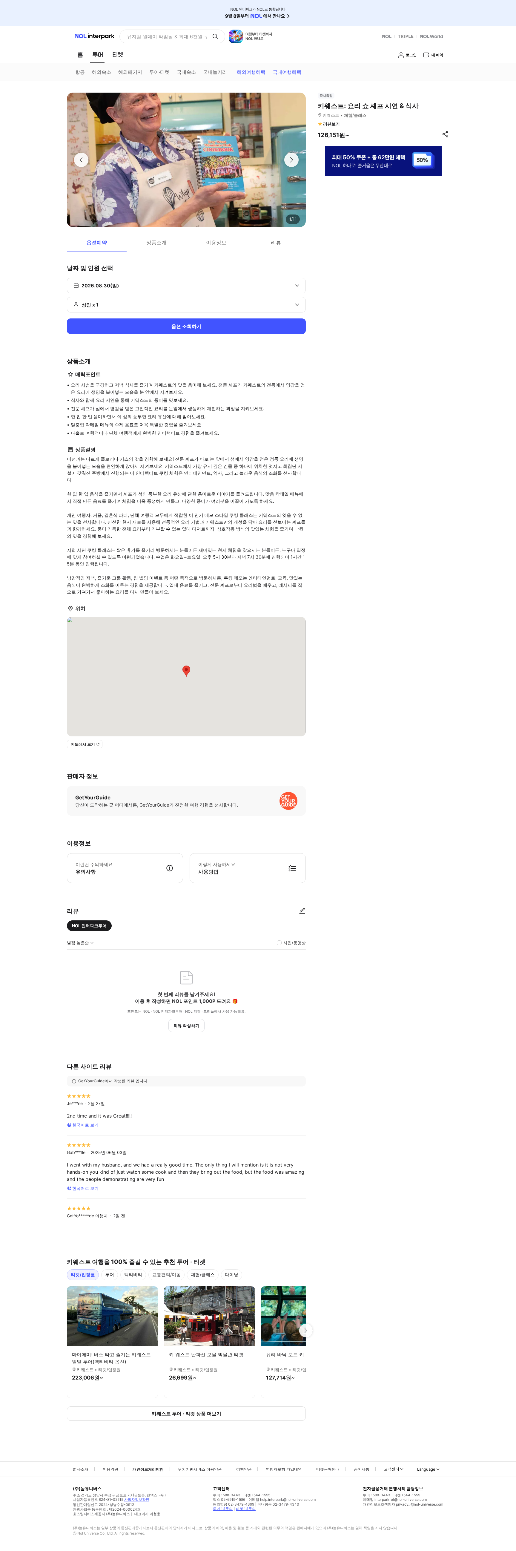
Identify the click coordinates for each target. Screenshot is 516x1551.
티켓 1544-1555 (257, 1495)
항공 (80, 72)
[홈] (80, 54)
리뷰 (276, 243)
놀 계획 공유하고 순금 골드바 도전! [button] (164, 36)
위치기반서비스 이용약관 (200, 1469)
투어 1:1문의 (223, 1508)
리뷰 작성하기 (186, 1025)
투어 (109, 1274)
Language (426, 1469)
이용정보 (216, 243)
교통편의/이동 (166, 1274)
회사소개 (80, 1469)
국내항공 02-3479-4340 (278, 1504)
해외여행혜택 (251, 72)
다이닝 (231, 1274)
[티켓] (118, 54)
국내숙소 (186, 72)
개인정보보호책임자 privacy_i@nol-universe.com (403, 1504)
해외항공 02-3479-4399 (233, 1504)
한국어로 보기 (85, 1124)
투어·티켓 (159, 72)
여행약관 (244, 1469)
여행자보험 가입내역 (284, 1469)
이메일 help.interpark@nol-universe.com (282, 1499)
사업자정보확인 (136, 1499)
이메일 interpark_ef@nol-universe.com (395, 1499)
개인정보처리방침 (148, 1469)
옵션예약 (97, 243)
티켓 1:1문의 (246, 1508)
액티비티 (133, 1274)
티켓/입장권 (83, 1274)
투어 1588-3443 (226, 1495)
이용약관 (110, 1469)
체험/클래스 (203, 1274)
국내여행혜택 (287, 72)
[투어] (97, 54)
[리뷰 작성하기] (302, 911)
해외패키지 (130, 72)
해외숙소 (101, 72)
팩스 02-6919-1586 (229, 1499)
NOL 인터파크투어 (89, 925)
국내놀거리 (215, 72)
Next (306, 1330)
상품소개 (156, 243)
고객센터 (391, 1468)
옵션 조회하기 (186, 326)
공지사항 (361, 1469)
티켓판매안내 (328, 1469)
